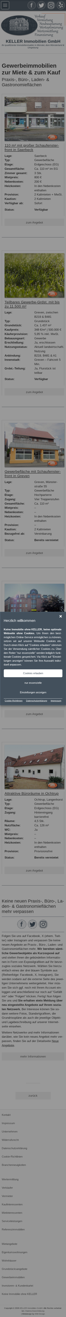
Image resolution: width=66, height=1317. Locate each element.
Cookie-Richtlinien (14, 700)
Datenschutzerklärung (36, 700)
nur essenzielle (33, 682)
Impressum (56, 700)
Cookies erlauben (33, 673)
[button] (60, 616)
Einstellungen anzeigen (33, 692)
